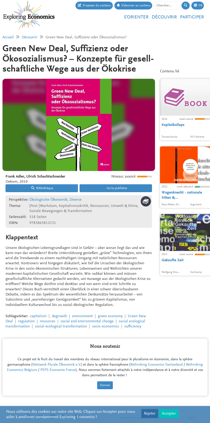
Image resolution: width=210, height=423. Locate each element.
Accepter (169, 414)
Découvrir (164, 17)
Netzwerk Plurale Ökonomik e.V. (56, 365)
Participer (192, 17)
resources (47, 321)
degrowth (59, 316)
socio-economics (105, 326)
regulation (26, 321)
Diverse (76, 200)
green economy (110, 316)
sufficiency (132, 326)
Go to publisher (116, 188)
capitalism (38, 316)
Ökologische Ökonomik (48, 200)
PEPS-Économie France (58, 370)
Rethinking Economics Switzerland (156, 365)
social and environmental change (87, 321)
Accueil (8, 37)
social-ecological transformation (61, 326)
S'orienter (136, 17)
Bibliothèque (44, 188)
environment (82, 316)
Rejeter (149, 414)
